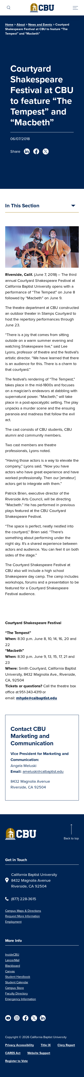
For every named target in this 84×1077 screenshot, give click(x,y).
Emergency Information (20, 999)
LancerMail (12, 960)
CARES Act (12, 1053)
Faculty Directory (16, 993)
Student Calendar (16, 982)
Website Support (38, 1053)
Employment (13, 922)
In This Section (22, 206)
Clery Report (66, 1045)
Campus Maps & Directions (23, 911)
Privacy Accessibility (19, 1045)
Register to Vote (16, 1061)
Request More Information (22, 916)
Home (9, 24)
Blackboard (12, 966)
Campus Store (14, 988)
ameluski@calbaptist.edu (43, 771)
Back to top (71, 838)
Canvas (10, 971)
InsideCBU (12, 954)
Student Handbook (17, 977)
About (21, 24)
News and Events (40, 24)
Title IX (46, 1045)
